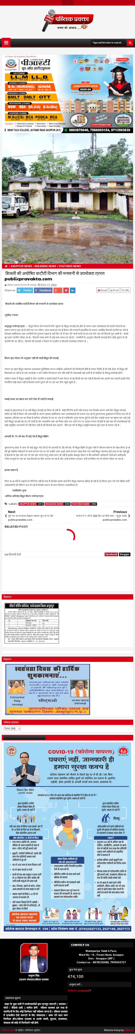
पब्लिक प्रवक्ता (8, 1030)
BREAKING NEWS (57, 504)
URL (126, 290)
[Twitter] (64, 3)
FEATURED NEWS (84, 504)
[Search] (130, 43)
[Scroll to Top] (129, 1028)
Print (115, 290)
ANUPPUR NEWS (31, 504)
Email (103, 290)
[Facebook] (70, 3)
